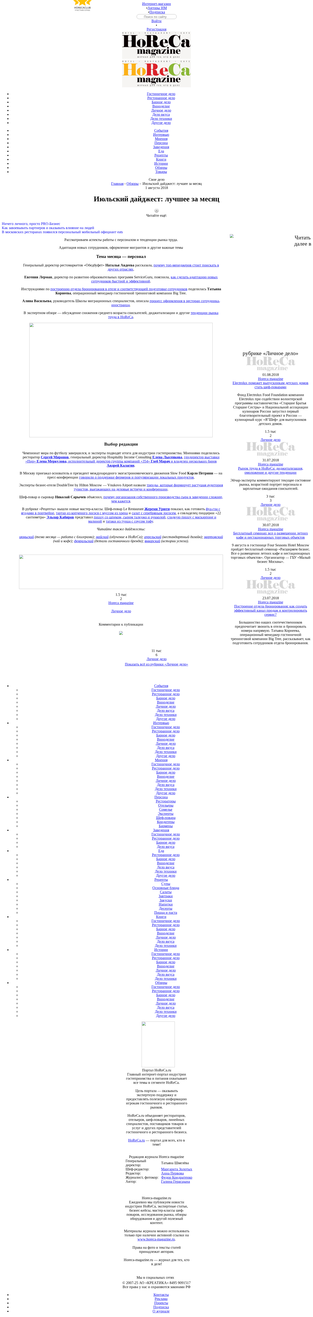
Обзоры (132, 184)
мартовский (213, 537)
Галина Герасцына (175, 1181)
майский (102, 537)
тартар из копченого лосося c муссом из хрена (92, 513)
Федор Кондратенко (176, 1177)
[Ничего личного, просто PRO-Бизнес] (156, 220)
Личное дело (121, 611)
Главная (117, 184)
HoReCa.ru (136, 1140)
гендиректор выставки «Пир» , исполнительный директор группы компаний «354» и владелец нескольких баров (122, 461)
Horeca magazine (121, 603)
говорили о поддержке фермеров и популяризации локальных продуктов (136, 477)
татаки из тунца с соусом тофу (129, 521)
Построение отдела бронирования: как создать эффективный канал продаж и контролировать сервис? (270, 610)
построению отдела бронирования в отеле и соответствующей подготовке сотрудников (118, 289)
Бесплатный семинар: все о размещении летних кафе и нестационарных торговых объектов (270, 535)
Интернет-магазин (156, 4)
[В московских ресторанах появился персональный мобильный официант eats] (156, 228)
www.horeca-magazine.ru (156, 1239)
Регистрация (156, 29)
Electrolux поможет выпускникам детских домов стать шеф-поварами (270, 385)
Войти (156, 21)
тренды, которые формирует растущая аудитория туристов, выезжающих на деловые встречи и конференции (148, 487)
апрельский (152, 537)
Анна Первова (172, 1173)
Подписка (157, 12)
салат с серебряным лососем (154, 513)
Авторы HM (157, 8)
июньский (26, 537)
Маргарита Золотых (176, 1169)
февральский (83, 541)
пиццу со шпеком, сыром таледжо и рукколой (129, 517)
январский (152, 541)
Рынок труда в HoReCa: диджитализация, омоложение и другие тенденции (270, 470)
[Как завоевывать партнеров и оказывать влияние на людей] (156, 224)
